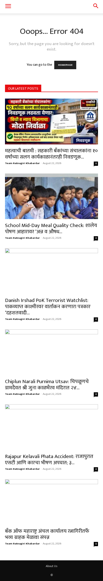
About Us (51, 566)
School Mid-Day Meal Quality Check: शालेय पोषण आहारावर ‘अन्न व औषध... (51, 228)
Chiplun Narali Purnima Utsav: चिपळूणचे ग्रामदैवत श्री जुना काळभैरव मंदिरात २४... (47, 384)
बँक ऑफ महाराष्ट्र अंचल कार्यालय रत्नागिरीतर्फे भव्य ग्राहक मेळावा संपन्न (47, 534)
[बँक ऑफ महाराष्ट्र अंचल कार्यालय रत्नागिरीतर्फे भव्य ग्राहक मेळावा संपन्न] (51, 502)
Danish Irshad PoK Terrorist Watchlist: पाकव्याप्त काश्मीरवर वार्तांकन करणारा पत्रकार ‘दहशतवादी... (47, 306)
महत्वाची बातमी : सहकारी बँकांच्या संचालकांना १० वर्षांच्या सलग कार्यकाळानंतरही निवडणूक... (51, 153)
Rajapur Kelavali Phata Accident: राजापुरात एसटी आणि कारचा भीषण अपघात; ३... (49, 459)
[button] (8, 6)
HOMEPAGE (65, 65)
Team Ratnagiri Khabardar (22, 163)
